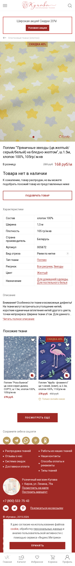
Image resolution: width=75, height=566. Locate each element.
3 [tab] (39, 137)
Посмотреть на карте (35, 487)
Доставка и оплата (17, 466)
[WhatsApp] (26, 440)
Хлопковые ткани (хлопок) (23, 37)
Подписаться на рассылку (46, 508)
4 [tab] (41, 137)
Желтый (42, 272)
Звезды (58, 266)
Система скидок (15, 461)
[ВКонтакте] (7, 440)
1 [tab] (33, 137)
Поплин (42, 259)
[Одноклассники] (45, 440)
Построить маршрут (35, 491)
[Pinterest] (35, 440)
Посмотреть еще (37, 417)
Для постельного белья (52, 282)
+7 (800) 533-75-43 (16, 501)
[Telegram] (16, 440)
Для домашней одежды (52, 279)
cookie (14, 528)
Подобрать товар (37, 195)
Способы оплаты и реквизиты (52, 463)
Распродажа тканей (18, 450)
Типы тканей (49, 470)
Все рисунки (44, 266)
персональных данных (47, 528)
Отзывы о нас (13, 456)
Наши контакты (50, 456)
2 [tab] (36, 137)
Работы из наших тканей (56, 450)
